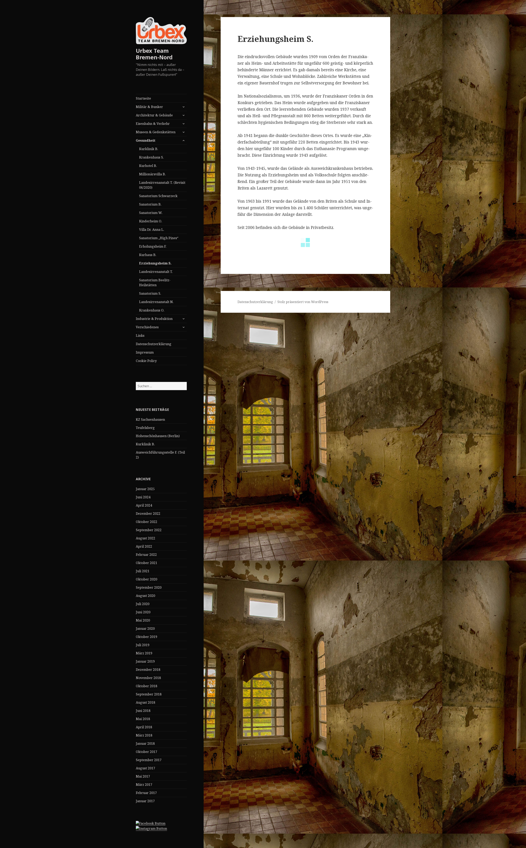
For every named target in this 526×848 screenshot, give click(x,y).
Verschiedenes (147, 327)
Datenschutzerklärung (153, 344)
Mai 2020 (143, 620)
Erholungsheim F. (152, 246)
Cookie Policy (146, 361)
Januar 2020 (145, 628)
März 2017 (144, 784)
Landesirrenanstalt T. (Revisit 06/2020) (162, 185)
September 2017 (148, 760)
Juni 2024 (143, 497)
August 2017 (145, 768)
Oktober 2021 (146, 563)
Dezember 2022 (148, 513)
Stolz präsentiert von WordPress (302, 302)
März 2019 (144, 653)
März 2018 (144, 735)
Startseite (143, 98)
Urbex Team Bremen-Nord (154, 54)
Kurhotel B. (148, 165)
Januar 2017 (145, 801)
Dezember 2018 (148, 669)
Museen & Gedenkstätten (155, 132)
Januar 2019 (145, 661)
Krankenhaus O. (151, 310)
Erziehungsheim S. (155, 263)
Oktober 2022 (146, 521)
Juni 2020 (143, 612)
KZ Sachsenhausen (150, 419)
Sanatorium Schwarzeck (158, 196)
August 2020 (145, 595)
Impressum (145, 352)
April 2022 (144, 546)
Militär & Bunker (149, 107)
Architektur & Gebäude (154, 115)
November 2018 (148, 678)
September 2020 (148, 587)
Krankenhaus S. (151, 157)
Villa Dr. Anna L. (151, 229)
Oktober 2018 (146, 686)
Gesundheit (145, 140)
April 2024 (144, 505)
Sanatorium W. (151, 212)
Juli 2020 (142, 604)
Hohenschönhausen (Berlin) (158, 436)
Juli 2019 (142, 645)
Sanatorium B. (150, 204)
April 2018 (144, 727)
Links (140, 335)
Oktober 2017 (146, 751)
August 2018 (145, 702)
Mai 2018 (143, 719)
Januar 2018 (145, 743)
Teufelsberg (145, 427)
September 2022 (148, 530)
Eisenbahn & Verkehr (153, 123)
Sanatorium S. (150, 293)
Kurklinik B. (148, 149)
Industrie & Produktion (154, 318)
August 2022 (145, 538)
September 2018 (148, 694)
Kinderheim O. (150, 221)
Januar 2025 (145, 489)
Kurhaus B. (147, 255)
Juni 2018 (143, 710)
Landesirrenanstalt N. (156, 302)
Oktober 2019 (146, 636)
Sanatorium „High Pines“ (158, 238)
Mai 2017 (143, 776)
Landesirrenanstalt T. (156, 271)
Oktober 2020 (146, 579)
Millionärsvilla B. (152, 174)
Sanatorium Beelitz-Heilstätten (155, 282)
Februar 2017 (146, 793)
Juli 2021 (142, 571)
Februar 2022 (146, 554)
